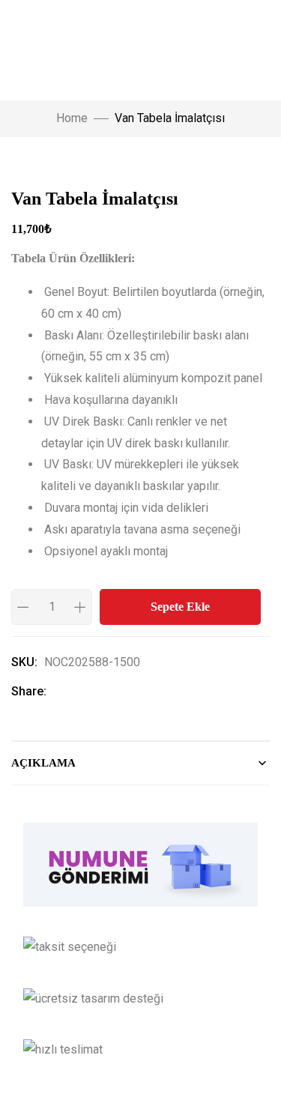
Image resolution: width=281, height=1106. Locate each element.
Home (72, 118)
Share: (28, 691)
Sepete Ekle (180, 606)
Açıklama (43, 763)
